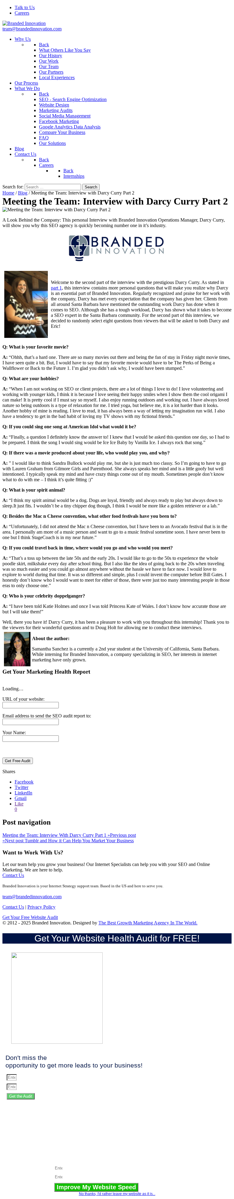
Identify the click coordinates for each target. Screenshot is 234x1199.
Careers (22, 13)
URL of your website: (23, 699)
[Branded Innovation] (24, 23)
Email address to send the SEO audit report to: (46, 715)
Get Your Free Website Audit (30, 917)
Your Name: (14, 732)
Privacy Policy (41, 907)
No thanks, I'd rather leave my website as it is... (117, 1194)
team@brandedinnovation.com (32, 28)
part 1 (56, 287)
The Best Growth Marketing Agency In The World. (147, 922)
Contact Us (13, 875)
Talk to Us (25, 7)
